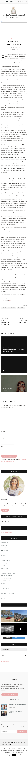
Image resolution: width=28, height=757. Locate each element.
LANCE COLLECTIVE (6, 744)
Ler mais (19, 755)
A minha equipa (4, 542)
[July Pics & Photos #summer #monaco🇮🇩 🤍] (20, 616)
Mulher (3, 583)
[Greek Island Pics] (7, 616)
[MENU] (7, 1)
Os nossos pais (4, 591)
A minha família (4, 545)
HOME (13, 746)
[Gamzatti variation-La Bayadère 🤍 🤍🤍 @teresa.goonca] (7, 629)
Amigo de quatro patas (6, 553)
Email (2, 439)
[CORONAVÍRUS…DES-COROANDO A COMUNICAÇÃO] (4, 716)
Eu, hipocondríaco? (7, 370)
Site (2, 446)
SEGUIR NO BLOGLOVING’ (6, 532)
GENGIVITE (5, 390)
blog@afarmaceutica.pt (10, 694)
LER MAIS (5, 510)
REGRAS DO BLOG (22, 746)
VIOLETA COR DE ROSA (11, 742)
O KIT (2, 586)
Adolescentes (4, 550)
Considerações (4, 563)
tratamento (21, 307)
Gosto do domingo (6, 578)
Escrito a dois (17, 39)
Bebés (2, 558)
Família (2, 570)
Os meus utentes (5, 588)
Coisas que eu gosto (6, 560)
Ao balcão (10, 39)
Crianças (3, 565)
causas (4, 307)
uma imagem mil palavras (7, 596)
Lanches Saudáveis (5, 580)
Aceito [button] (14, 755)
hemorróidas (11, 307)
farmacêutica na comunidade (8, 573)
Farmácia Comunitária (6, 575)
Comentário (4, 410)
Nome (3, 431)
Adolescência (4, 548)
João (10, 300)
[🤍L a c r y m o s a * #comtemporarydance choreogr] (20, 629)
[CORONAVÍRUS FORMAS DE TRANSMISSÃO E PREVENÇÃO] (4, 709)
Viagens (3, 598)
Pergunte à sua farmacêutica (8, 593)
